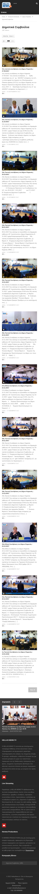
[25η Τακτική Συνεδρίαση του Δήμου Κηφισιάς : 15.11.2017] (19, 268)
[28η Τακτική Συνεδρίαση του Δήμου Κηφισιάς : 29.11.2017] (19, 427)
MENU (4, 12)
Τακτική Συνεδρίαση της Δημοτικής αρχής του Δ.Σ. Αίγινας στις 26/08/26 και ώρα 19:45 (19, 728)
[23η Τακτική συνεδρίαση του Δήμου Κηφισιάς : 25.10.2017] (19, 160)
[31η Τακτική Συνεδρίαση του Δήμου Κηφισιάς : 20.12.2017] (19, 585)
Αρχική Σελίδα (10, 883)
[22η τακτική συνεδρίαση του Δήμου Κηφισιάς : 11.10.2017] (19, 108)
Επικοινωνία (16, 885)
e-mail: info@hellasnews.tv (16, 888)
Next (32, 690)
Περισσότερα (30, 850)
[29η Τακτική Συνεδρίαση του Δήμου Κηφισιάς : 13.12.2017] (19, 479)
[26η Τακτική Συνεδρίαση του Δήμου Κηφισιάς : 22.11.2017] (19, 321)
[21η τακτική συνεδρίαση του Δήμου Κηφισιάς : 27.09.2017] (19, 57)
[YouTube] (4, 777)
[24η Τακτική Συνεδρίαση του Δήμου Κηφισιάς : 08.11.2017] (19, 213)
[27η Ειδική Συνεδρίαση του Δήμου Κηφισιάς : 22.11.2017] (19, 374)
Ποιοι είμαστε (22, 883)
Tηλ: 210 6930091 (16, 890)
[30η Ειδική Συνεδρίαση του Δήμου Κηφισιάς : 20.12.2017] (19, 532)
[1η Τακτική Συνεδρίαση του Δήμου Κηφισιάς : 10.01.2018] (19, 640)
